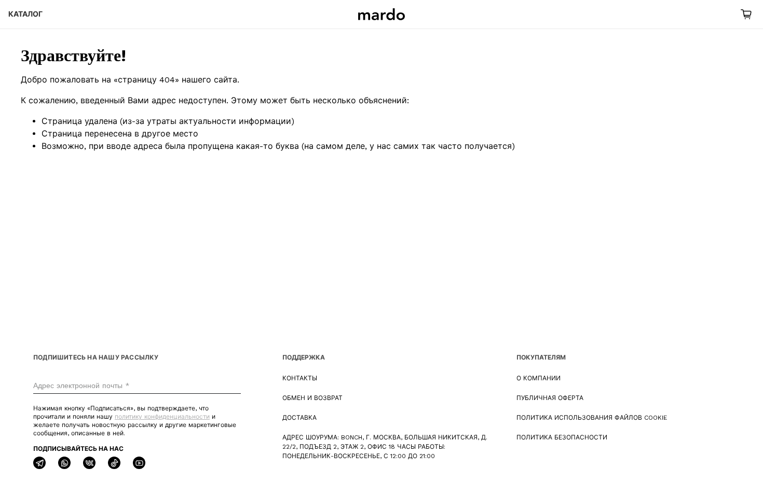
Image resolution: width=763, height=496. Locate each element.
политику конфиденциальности (162, 416)
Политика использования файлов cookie (591, 417)
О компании (538, 378)
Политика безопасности (561, 437)
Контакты (299, 378)
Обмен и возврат (312, 398)
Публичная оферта (549, 398)
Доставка (299, 417)
